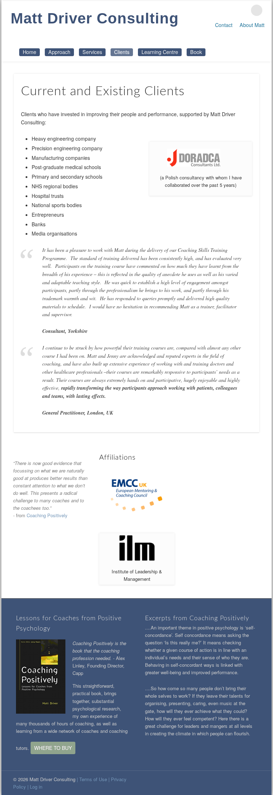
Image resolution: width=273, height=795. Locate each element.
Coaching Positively (47, 515)
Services (92, 51)
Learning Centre (159, 51)
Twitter (227, 10)
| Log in (34, 786)
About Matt (252, 24)
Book (196, 51)
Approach (59, 51)
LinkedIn (242, 10)
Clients (121, 51)
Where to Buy (53, 747)
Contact (223, 24)
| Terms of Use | (94, 779)
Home (29, 51)
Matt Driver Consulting (95, 18)
